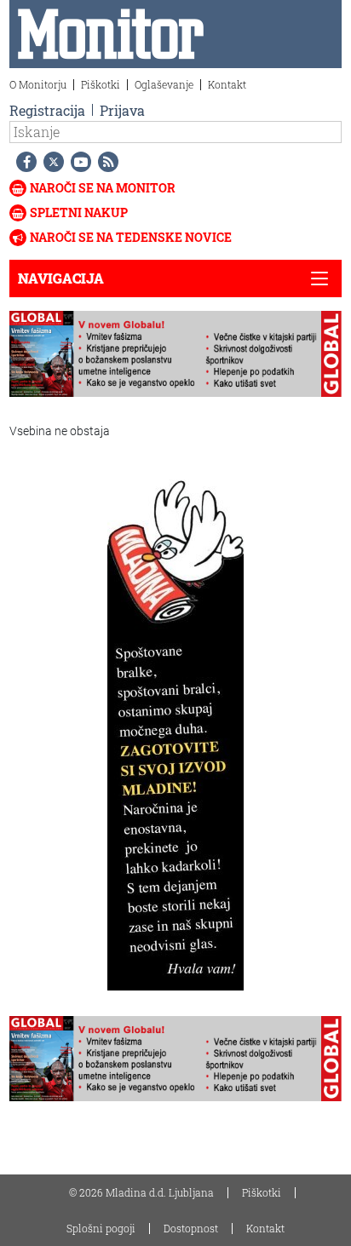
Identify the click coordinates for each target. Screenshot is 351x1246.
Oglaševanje (164, 84)
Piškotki (100, 84)
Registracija (47, 110)
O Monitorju (37, 84)
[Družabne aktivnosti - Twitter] (50, 162)
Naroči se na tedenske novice (131, 237)
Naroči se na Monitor (103, 188)
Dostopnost (191, 1228)
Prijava (122, 110)
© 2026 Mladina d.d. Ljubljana (141, 1192)
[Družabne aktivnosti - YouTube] (77, 162)
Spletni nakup (79, 212)
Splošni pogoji (100, 1228)
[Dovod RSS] (104, 162)
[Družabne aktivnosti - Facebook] (23, 162)
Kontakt (227, 84)
